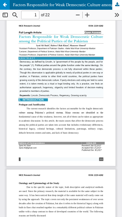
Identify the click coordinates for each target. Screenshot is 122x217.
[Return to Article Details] (5, 5)
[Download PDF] (117, 5)
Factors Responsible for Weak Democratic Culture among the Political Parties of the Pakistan (67, 4)
